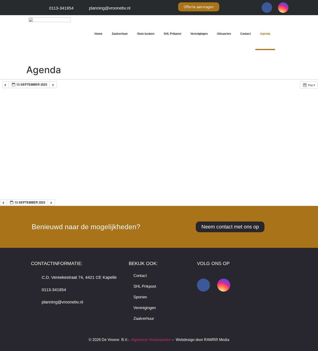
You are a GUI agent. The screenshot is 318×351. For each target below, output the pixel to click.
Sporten (140, 297)
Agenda (265, 33)
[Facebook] (267, 7)
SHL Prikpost (172, 33)
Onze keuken (145, 33)
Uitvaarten (224, 33)
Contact (245, 33)
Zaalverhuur (120, 33)
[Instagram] (283, 7)
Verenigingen (199, 33)
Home (98, 33)
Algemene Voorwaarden (151, 340)
